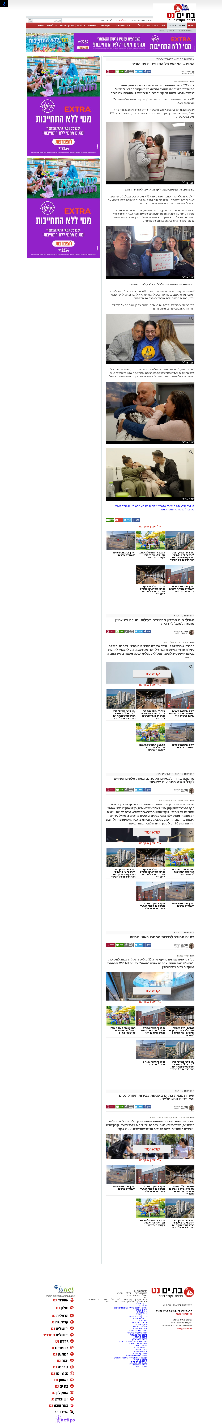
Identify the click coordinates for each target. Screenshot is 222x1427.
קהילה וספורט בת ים (136, 1295)
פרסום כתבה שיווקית (138, 1364)
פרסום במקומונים (139, 1322)
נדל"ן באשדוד (141, 1303)
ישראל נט (143, 1306)
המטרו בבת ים (183, 956)
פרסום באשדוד (140, 1360)
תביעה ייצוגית (183, 801)
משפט (92, 25)
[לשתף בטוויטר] (138, 73)
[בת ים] (174, 22)
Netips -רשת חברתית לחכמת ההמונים (130, 1358)
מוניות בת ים (141, 1312)
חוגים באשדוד (141, 1349)
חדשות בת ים (177, 25)
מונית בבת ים (141, 1314)
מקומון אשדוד (141, 1324)
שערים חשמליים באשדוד (136, 1355)
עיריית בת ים (183, 1118)
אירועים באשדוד (140, 1345)
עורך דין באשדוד (140, 1366)
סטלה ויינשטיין (168, 642)
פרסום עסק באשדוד (138, 1335)
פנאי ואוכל (142, 1301)
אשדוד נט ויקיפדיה (139, 1362)
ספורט (162, 30)
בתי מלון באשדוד (140, 1318)
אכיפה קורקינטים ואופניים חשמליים (163, 1118)
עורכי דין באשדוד (140, 1353)
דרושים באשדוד (140, 1347)
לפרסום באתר (106, 20)
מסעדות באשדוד (140, 1328)
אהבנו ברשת (111, 1301)
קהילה (140, 25)
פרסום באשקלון (140, 1337)
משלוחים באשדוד (139, 1326)
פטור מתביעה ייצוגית (167, 801)
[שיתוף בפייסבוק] (147, 73)
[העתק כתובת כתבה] (129, 73)
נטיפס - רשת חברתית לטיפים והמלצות (130, 1308)
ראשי (191, 25)
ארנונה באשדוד (140, 1351)
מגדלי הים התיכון (182, 642)
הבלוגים (52, 25)
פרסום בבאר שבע (139, 1339)
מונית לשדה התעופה (138, 1316)
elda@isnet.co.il (184, 1328)
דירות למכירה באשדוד (137, 1330)
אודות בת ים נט (156, 25)
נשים (41, 25)
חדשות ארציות (186, 30)
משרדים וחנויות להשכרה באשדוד (132, 1341)
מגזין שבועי (67, 25)
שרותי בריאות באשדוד (137, 1343)
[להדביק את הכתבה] (118, 521)
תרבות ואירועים (123, 25)
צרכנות (81, 25)
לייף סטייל (105, 25)
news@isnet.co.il (184, 1314)
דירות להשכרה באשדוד (137, 1333)
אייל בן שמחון (141, 1310)
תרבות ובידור (141, 1299)
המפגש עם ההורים (181, 82)
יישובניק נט (142, 1320)
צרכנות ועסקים (92, 1299)
